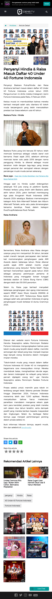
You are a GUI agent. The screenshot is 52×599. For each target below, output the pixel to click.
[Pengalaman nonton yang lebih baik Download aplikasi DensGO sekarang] (23, 7)
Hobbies (12, 25)
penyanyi (8, 495)
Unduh (47, 4)
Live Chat (41, 589)
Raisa (29, 495)
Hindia (19, 495)
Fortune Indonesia (12, 506)
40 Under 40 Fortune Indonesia (18, 501)
